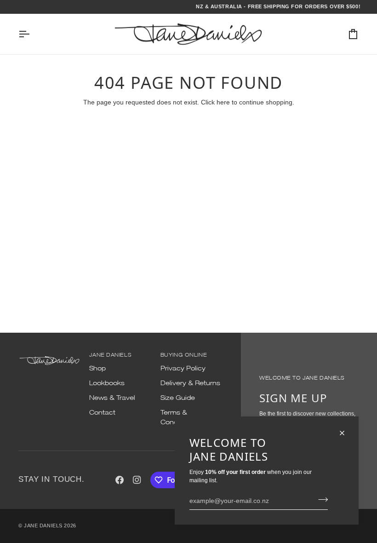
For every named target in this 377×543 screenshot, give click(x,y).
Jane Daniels (43, 525)
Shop (97, 368)
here (223, 102)
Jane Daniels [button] (110, 355)
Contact (102, 412)
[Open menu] (32, 34)
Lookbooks (107, 383)
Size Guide (177, 397)
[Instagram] (137, 480)
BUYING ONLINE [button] (183, 355)
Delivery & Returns (190, 383)
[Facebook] (119, 480)
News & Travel (112, 397)
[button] (49, 353)
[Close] (346, 433)
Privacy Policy (183, 368)
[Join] (320, 499)
